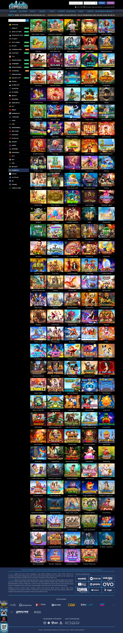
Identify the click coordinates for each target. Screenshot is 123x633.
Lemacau (11, 574)
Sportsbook (71, 11)
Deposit (90, 11)
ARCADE (42, 11)
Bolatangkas (100, 11)
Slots (32, 11)
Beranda (13, 11)
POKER (81, 11)
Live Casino (23, 11)
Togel (51, 11)
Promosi (109, 11)
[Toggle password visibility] (96, 3)
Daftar (110, 3)
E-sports (61, 11)
